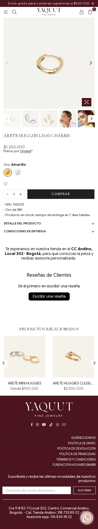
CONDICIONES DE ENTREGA (25, 231)
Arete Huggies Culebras (73, 383)
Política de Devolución (76, 448)
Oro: (15, 165)
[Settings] (81, 11)
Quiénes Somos (83, 438)
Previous (7, 63)
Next (90, 63)
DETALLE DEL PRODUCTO (22, 223)
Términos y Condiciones (76, 459)
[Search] (14, 11)
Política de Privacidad (77, 454)
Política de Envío (82, 443)
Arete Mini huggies (24, 383)
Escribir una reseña (49, 296)
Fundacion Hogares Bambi (74, 465)
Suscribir (84, 490)
